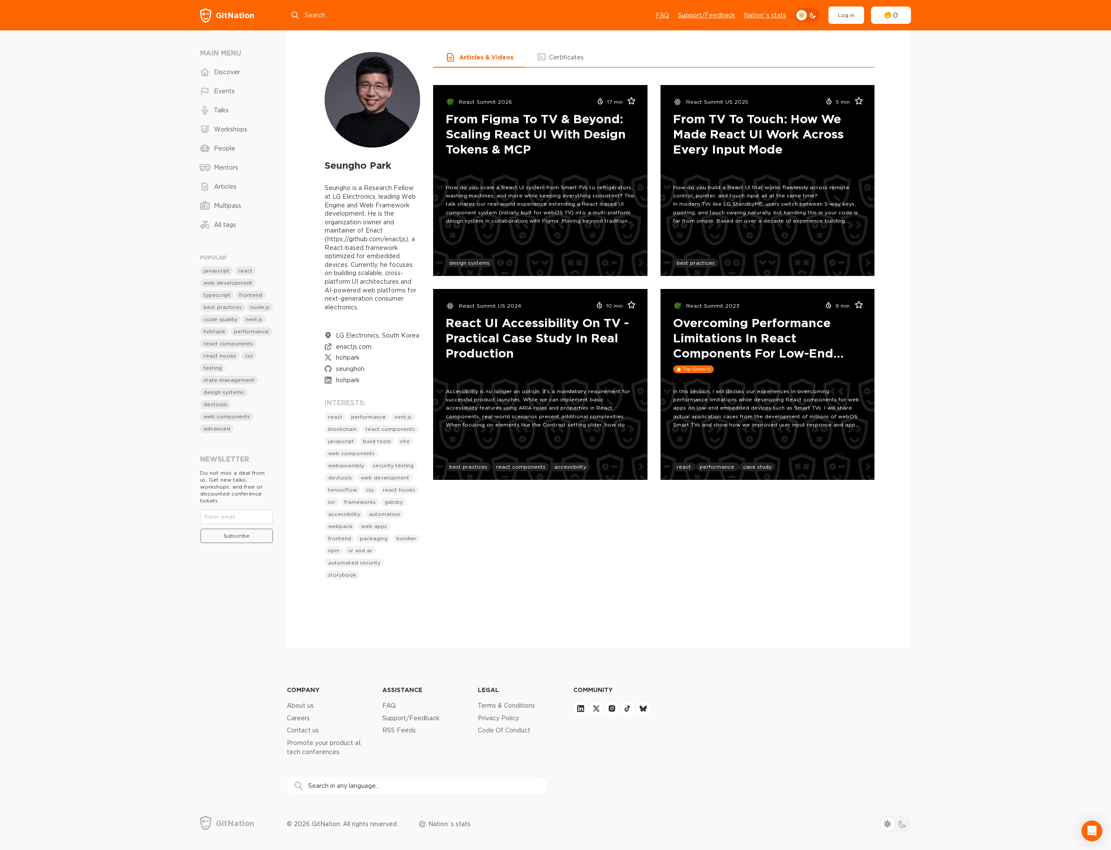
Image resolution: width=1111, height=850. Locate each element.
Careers (298, 718)
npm (333, 550)
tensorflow (342, 489)
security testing (393, 465)
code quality (220, 319)
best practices (696, 263)
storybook (342, 575)
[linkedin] (580, 708)
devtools (340, 477)
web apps (374, 526)
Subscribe (237, 535)
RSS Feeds (399, 730)
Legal (488, 689)
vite (405, 441)
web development (385, 477)
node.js (260, 307)
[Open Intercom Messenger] (1091, 830)
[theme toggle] (807, 15)
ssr (331, 502)
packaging (374, 538)
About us (300, 705)
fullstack (214, 331)
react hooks (399, 489)
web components (351, 453)
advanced (217, 428)
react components (390, 429)
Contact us (303, 730)
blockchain (342, 429)
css (370, 489)
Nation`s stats (765, 15)
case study (757, 466)
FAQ (662, 15)
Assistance (402, 689)
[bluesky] (643, 708)
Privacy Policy (498, 718)
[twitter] (596, 708)
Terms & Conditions (506, 705)
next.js (402, 417)
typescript (217, 295)
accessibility (344, 514)
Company (303, 689)
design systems (469, 263)
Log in (846, 15)
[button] (479, 57)
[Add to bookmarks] (629, 102)
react (335, 417)
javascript (341, 441)
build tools (377, 441)
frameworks (360, 502)
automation (384, 514)
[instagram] (612, 708)
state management (229, 380)
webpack (340, 526)
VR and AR (360, 550)
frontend (339, 538)
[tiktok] (627, 708)
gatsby (394, 502)
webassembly (346, 465)
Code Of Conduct (504, 730)
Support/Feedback (706, 15)
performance (368, 417)
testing (213, 368)
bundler (406, 538)
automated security (354, 562)
